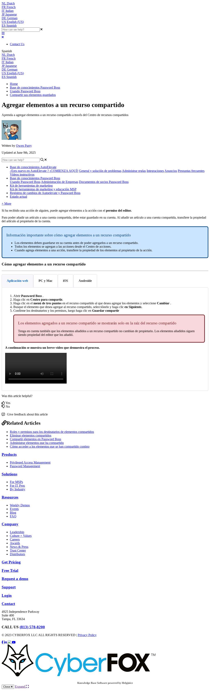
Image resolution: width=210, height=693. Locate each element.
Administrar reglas (134, 171)
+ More (6, 203)
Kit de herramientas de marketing (31, 185)
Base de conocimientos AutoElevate (33, 167)
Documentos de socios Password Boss (104, 182)
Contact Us (17, 44)
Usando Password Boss (25, 91)
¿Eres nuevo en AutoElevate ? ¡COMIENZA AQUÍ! (44, 171)
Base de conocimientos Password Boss (35, 87)
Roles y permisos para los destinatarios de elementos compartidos (52, 431)
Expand (20, 686)
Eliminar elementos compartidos (30, 435)
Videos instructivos (22, 174)
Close (7, 686)
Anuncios (170, 171)
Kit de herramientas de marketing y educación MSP (43, 189)
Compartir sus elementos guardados (33, 95)
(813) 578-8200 (32, 627)
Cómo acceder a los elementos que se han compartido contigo (49, 446)
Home (14, 84)
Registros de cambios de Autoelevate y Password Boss (45, 193)
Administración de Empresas (59, 182)
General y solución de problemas (100, 171)
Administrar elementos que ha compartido (37, 443)
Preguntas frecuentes (191, 171)
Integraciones (155, 171)
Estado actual (18, 196)
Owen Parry (24, 145)
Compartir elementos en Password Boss (35, 439)
